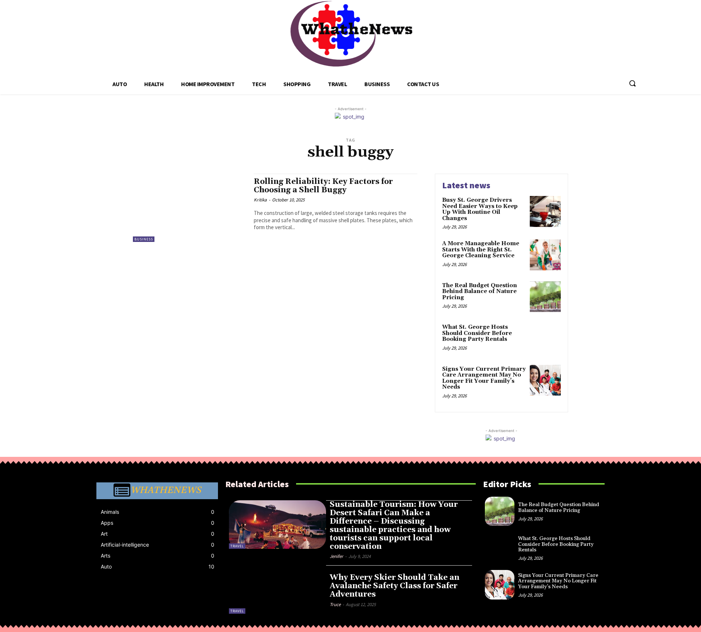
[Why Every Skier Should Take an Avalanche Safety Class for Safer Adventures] (277, 589)
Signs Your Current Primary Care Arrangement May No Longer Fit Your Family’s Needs (484, 378)
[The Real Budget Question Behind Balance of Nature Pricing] (545, 296)
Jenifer (336, 556)
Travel (237, 546)
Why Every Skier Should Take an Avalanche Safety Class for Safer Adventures (394, 586)
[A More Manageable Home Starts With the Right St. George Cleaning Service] (545, 254)
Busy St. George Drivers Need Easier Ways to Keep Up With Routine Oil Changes (480, 209)
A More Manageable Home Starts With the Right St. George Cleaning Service (480, 249)
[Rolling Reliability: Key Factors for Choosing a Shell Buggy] (189, 208)
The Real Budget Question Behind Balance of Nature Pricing (479, 291)
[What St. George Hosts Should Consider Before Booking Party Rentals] (545, 338)
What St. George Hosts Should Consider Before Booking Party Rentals (477, 333)
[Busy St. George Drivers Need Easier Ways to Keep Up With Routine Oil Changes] (545, 211)
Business (143, 239)
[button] (632, 83)
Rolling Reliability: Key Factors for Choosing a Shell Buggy (323, 186)
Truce (335, 604)
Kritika (260, 200)
